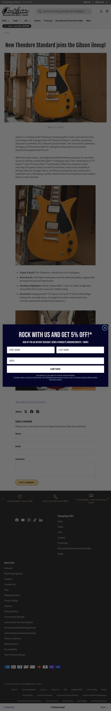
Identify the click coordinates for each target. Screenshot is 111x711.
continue (55, 369)
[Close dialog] (104, 327)
